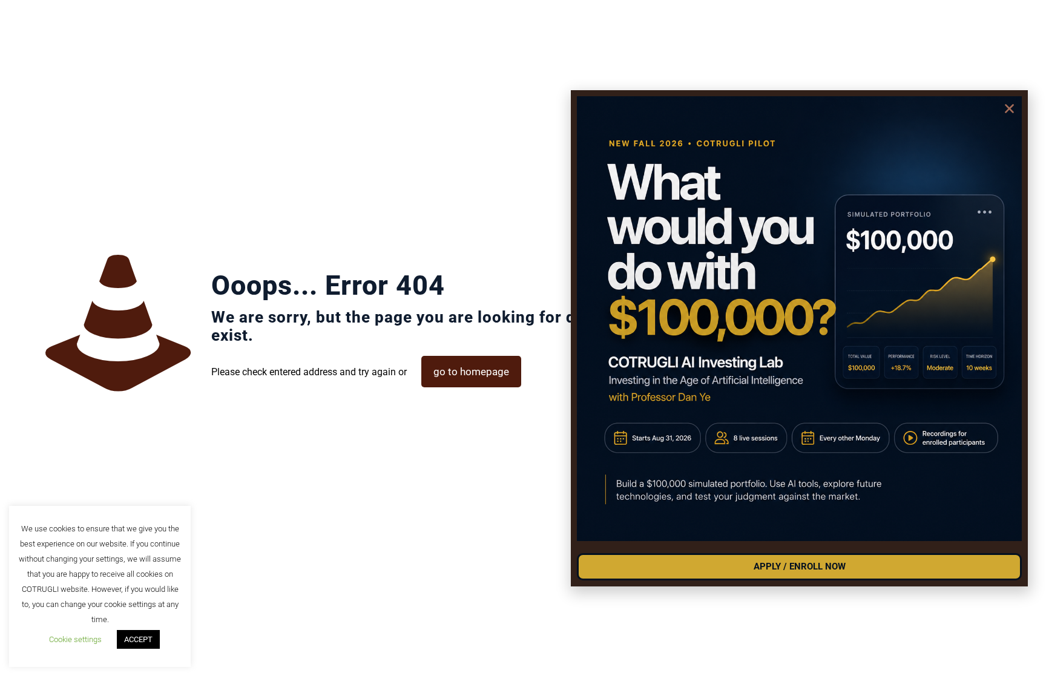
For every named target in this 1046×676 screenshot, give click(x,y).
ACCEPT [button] (138, 639)
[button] (1009, 108)
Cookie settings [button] (75, 639)
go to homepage (471, 372)
